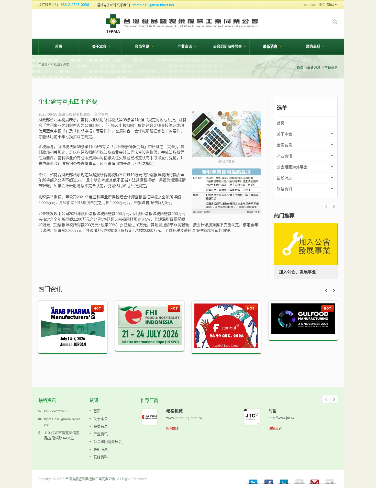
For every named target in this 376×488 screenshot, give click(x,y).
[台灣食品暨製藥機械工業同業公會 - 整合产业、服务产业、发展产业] (182, 23)
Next (326, 206)
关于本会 (99, 46)
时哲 (273, 411)
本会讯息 (331, 67)
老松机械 (174, 411)
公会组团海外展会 (228, 46)
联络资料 (313, 46)
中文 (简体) (326, 5)
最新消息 (270, 46)
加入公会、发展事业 (297, 272)
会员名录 (142, 46)
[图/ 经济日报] (226, 135)
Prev (334, 206)
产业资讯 (185, 46)
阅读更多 (173, 428)
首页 (58, 46)
